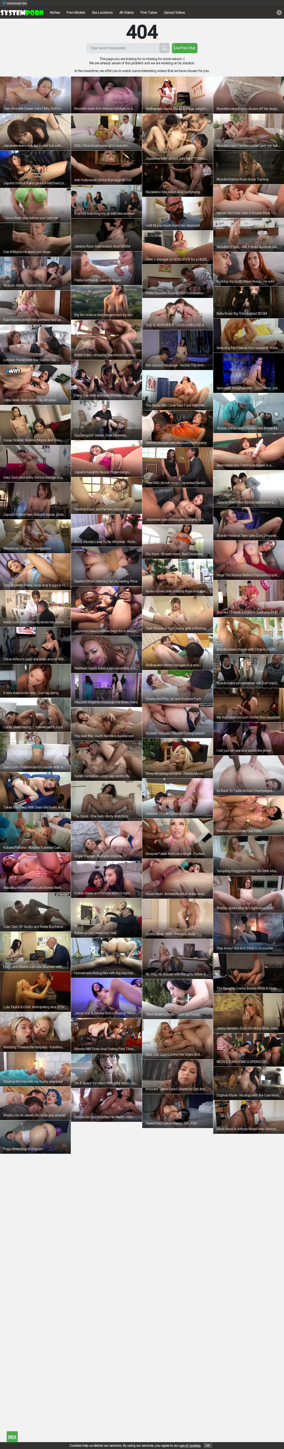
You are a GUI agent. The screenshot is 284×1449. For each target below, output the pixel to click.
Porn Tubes (148, 12)
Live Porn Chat (184, 48)
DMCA (12, 1437)
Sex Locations (102, 12)
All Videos (126, 12)
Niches (55, 12)
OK (208, 1445)
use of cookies (189, 1445)
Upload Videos (174, 12)
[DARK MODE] (279, 12)
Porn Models (76, 12)
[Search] (164, 48)
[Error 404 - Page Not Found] (22, 12)
